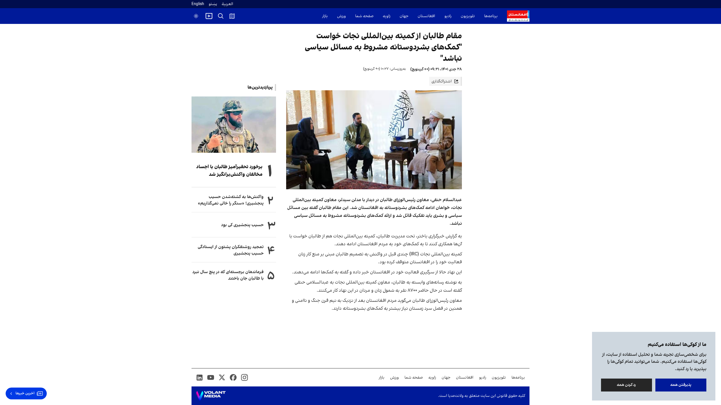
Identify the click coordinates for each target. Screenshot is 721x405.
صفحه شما (364, 16)
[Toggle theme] (196, 16)
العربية (227, 4)
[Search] (220, 16)
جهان (404, 16)
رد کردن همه (626, 385)
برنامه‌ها (491, 16)
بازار (325, 16)
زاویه (386, 16)
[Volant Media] (211, 395)
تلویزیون (468, 16)
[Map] (232, 16)
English (198, 4)
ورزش (341, 16)
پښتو (213, 4)
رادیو (447, 16)
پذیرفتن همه (680, 385)
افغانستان (426, 16)
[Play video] (209, 16)
